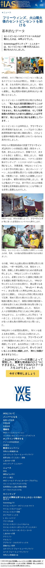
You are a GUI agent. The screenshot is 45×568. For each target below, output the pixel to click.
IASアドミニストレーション (13, 433)
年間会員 (6, 423)
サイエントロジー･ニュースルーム (16, 524)
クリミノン (7, 536)
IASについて (9, 413)
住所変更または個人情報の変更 (15, 487)
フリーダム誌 (8, 521)
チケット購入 (8, 477)
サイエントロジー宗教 (11, 512)
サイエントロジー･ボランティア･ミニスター (20, 527)
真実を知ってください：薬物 (14, 458)
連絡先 (6, 429)
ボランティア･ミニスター (12, 464)
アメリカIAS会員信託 (11, 442)
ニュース (7, 12)
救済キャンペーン (11, 448)
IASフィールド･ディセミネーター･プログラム (20, 481)
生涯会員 (6, 426)
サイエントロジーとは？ (12, 509)
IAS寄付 (6, 445)
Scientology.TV (8, 503)
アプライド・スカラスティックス (15, 543)
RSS (4, 471)
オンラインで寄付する (13, 439)
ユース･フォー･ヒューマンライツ (15, 552)
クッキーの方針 (21, 563)
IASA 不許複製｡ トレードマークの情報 (20, 561)
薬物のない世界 (9, 546)
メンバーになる (10, 417)
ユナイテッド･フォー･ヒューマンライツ (18, 454)
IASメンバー (9, 474)
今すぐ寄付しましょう (22, 373)
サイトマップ (9, 494)
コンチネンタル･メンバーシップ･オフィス (19, 436)
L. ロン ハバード (9, 518)
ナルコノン (7, 540)
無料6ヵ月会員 (8, 420)
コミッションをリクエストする (15, 484)
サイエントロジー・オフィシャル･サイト (18, 506)
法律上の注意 (37, 561)
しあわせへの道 (9, 461)
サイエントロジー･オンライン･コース (17, 530)
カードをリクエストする (12, 490)
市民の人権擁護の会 (10, 451)
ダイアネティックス (10, 515)
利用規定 (29, 563)
